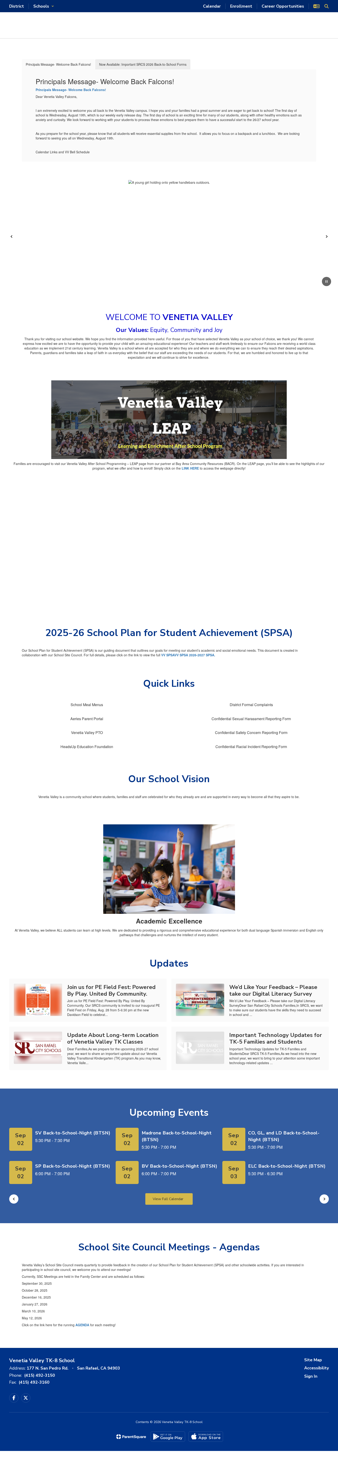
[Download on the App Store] (206, 1436)
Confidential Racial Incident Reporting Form (251, 746)
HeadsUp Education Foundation (86, 746)
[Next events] (324, 1199)
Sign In (310, 1376)
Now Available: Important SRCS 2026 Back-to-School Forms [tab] (142, 64)
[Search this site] (326, 6)
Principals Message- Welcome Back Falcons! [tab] (58, 64)
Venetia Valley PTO (87, 732)
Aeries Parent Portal (86, 718)
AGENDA (82, 1325)
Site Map (313, 1360)
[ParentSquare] (131, 1436)
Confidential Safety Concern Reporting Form (251, 732)
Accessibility (316, 1368)
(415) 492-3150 (39, 1375)
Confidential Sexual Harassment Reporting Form (251, 718)
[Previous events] (13, 1199)
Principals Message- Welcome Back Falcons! (71, 89)
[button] (43, 6)
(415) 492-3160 (34, 1382)
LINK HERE (190, 468)
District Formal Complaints (251, 704)
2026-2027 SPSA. (202, 655)
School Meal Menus (87, 704)
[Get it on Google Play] (168, 1436)
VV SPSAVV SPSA (175, 655)
